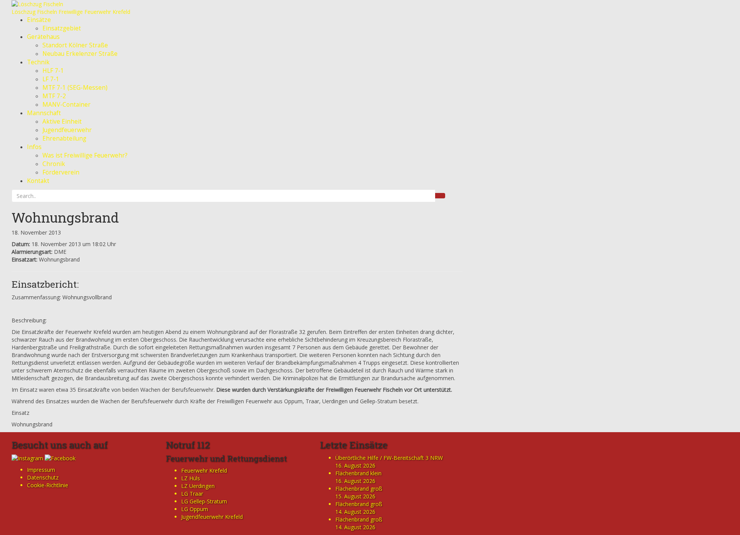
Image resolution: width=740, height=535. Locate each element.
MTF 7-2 (54, 96)
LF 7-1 (50, 79)
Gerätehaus (43, 37)
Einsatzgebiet (61, 28)
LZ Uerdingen (198, 486)
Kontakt (38, 181)
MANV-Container (66, 105)
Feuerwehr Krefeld (204, 470)
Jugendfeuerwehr (67, 130)
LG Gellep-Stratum (204, 501)
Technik (38, 62)
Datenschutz (43, 477)
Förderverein (60, 172)
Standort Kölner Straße (75, 45)
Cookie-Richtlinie (47, 485)
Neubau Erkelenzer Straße (80, 54)
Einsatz (20, 412)
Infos (34, 147)
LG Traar (192, 493)
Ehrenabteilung (64, 138)
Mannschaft (44, 113)
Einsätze (39, 20)
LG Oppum (194, 509)
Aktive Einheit (62, 121)
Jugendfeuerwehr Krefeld (212, 516)
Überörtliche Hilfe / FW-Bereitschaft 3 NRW (389, 457)
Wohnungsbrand (65, 217)
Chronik (53, 164)
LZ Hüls (190, 478)
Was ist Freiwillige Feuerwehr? (85, 155)
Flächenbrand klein (358, 473)
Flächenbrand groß (358, 488)
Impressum (41, 469)
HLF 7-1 (53, 71)
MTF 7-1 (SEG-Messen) (75, 88)
